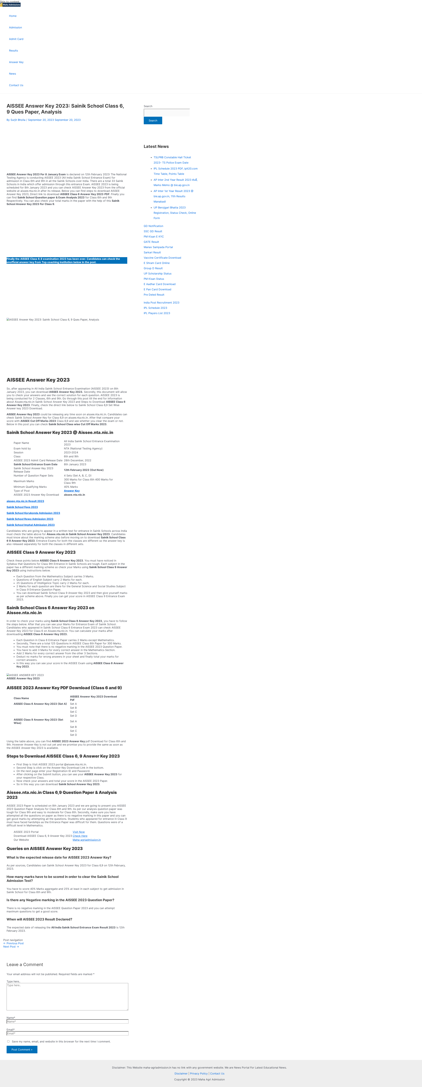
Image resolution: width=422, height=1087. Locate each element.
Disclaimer (181, 1073)
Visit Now (79, 831)
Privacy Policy (199, 1073)
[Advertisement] (67, 146)
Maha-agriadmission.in (87, 839)
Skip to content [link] (9, 1)
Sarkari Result (152, 252)
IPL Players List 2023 (157, 313)
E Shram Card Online (157, 263)
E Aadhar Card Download (160, 284)
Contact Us (217, 1073)
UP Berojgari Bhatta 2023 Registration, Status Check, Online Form (175, 213)
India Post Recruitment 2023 (161, 302)
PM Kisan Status (154, 278)
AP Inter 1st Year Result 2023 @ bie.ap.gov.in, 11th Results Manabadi (173, 196)
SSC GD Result (153, 231)
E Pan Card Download (157, 289)
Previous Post (13, 943)
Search (148, 106)
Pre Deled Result (154, 294)
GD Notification (153, 226)
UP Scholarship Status (157, 273)
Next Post (11, 946)
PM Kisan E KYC (154, 236)
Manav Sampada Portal (158, 247)
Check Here (80, 835)
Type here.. (13, 981)
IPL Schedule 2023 (155, 307)
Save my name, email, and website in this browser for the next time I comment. (61, 1041)
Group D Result (153, 268)
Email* (11, 1029)
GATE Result (151, 241)
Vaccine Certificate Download (162, 257)
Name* (11, 1017)
